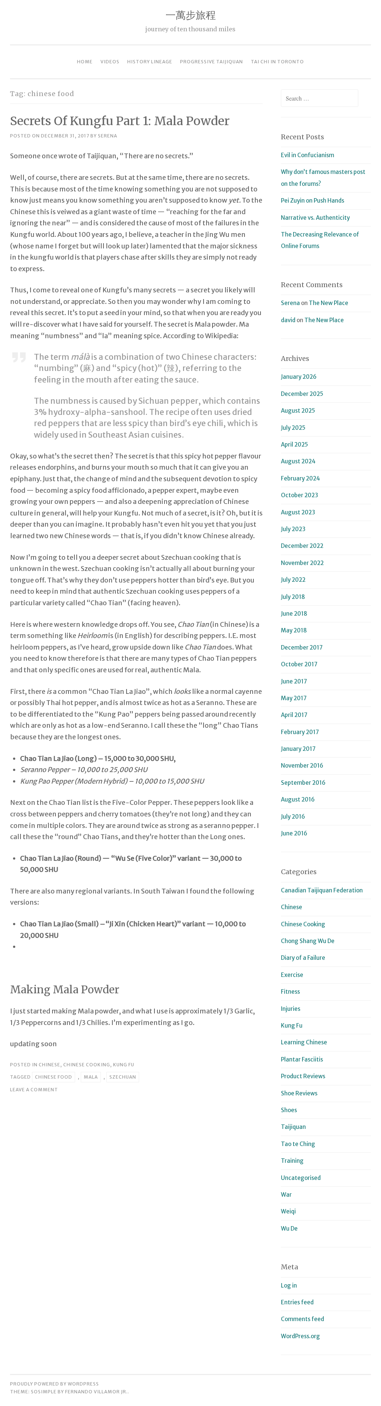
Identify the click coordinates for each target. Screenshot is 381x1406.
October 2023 (299, 495)
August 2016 (298, 799)
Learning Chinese (304, 1042)
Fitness (290, 991)
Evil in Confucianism (307, 155)
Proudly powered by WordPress (54, 1384)
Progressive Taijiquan (211, 61)
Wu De (289, 1228)
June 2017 (294, 681)
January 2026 (299, 376)
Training (292, 1160)
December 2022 (302, 545)
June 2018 (294, 613)
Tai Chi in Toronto (277, 61)
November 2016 (302, 765)
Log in (289, 1285)
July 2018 (293, 596)
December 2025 (302, 393)
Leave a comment (34, 1089)
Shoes (289, 1110)
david (288, 320)
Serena (107, 136)
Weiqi (288, 1211)
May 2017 (294, 698)
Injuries (290, 1008)
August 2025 (298, 410)
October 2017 (299, 664)
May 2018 (294, 630)
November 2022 (302, 562)
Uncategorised (301, 1177)
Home (85, 61)
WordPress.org (300, 1336)
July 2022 (293, 579)
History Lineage (149, 61)
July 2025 (293, 427)
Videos (109, 61)
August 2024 (298, 461)
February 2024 (300, 478)
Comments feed (302, 1319)
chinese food (53, 1077)
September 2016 (303, 782)
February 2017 (300, 732)
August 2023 (298, 512)
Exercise (292, 974)
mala (91, 1077)
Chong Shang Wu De (307, 941)
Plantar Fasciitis (302, 1059)
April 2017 (294, 714)
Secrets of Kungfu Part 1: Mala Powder (120, 121)
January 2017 (298, 748)
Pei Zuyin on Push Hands (312, 200)
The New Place (328, 303)
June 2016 (294, 833)
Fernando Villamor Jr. (96, 1391)
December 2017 (302, 647)
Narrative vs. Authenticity (315, 217)
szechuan (122, 1077)
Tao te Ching (298, 1144)
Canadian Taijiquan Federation (322, 890)
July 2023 (293, 529)
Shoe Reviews (299, 1093)
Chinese (49, 1064)
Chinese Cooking (86, 1064)
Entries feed (297, 1302)
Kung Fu (123, 1064)
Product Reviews (303, 1076)
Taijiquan (293, 1126)
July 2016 (293, 816)
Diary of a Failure (303, 957)
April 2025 (294, 444)
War (286, 1194)
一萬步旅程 (191, 15)
